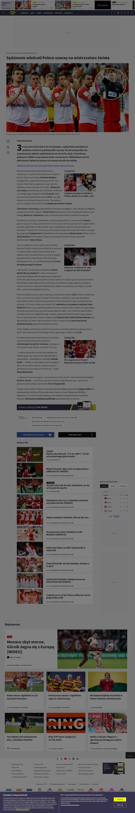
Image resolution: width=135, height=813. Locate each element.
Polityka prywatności (22, 810)
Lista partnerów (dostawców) (70, 805)
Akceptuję (120, 799)
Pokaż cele (120, 805)
